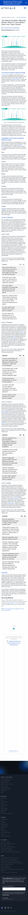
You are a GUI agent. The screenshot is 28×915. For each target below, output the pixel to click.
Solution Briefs (4, 810)
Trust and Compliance (6, 835)
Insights (3, 208)
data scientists (14, 337)
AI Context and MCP (5, 780)
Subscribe (5, 897)
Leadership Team (5, 825)
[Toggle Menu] (25, 8)
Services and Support (5, 832)
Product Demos (4, 808)
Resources (3, 796)
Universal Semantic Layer (6, 779)
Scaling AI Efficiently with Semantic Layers (10, 861)
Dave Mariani (22, 17)
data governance (16, 498)
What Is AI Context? (5, 866)
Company (3, 817)
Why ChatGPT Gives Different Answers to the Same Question (12, 870)
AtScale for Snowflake (6, 789)
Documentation (4, 801)
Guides (2, 803)
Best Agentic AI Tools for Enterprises (9, 859)
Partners (3, 829)
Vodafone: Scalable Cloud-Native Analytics (10, 851)
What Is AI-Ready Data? (6, 867)
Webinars (3, 811)
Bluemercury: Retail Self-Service (8, 843)
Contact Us (3, 822)
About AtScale (4, 819)
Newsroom (3, 827)
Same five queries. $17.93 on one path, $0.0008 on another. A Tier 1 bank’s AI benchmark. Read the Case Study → (12, 3)
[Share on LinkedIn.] (13, 628)
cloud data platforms (10, 603)
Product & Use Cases (6, 777)
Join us (17, 603)
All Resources (4, 798)
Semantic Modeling (5, 787)
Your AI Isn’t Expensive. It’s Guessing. (9, 872)
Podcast (2, 806)
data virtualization (5, 411)
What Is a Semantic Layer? (7, 864)
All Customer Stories (5, 841)
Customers (3, 75)
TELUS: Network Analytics (6, 848)
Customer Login (4, 824)
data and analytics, (16, 79)
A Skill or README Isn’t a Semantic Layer (10, 857)
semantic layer (11, 502)
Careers (2, 820)
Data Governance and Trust (7, 784)
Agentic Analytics (5, 782)
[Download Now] (13, 694)
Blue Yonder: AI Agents (6, 845)
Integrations (3, 790)
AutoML (3, 423)
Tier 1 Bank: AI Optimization (7, 850)
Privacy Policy (4, 830)
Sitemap (2, 834)
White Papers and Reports (6, 813)
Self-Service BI (4, 785)
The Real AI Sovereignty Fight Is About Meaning (11, 862)
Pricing (2, 792)
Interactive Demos (5, 805)
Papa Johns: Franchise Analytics (8, 846)
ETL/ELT (22, 332)
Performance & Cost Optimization (12, 27)
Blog (2, 27)
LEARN (2, 855)
